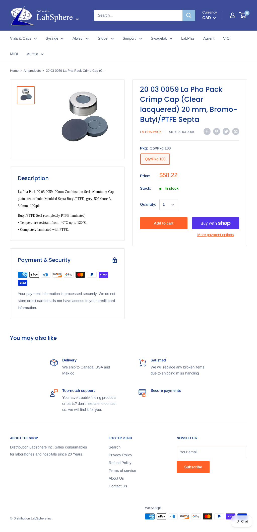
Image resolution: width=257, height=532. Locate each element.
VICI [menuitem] (226, 38)
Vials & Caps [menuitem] (20, 38)
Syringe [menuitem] (52, 38)
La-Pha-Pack (151, 132)
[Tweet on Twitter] (226, 131)
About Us (116, 478)
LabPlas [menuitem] (188, 38)
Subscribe (193, 467)
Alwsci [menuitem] (78, 38)
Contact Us (118, 486)
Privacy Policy (120, 455)
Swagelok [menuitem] (159, 38)
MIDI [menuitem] (14, 54)
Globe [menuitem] (103, 38)
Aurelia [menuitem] (32, 54)
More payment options (215, 235)
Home (14, 70)
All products (32, 70)
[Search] (188, 15)
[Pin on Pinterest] (216, 131)
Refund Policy (120, 463)
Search (114, 447)
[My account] (232, 15)
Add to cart (163, 223)
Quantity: (148, 204)
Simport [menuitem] (130, 38)
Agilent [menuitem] (208, 38)
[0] (243, 15)
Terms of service (122, 470)
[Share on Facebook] (207, 131)
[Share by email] (235, 131)
